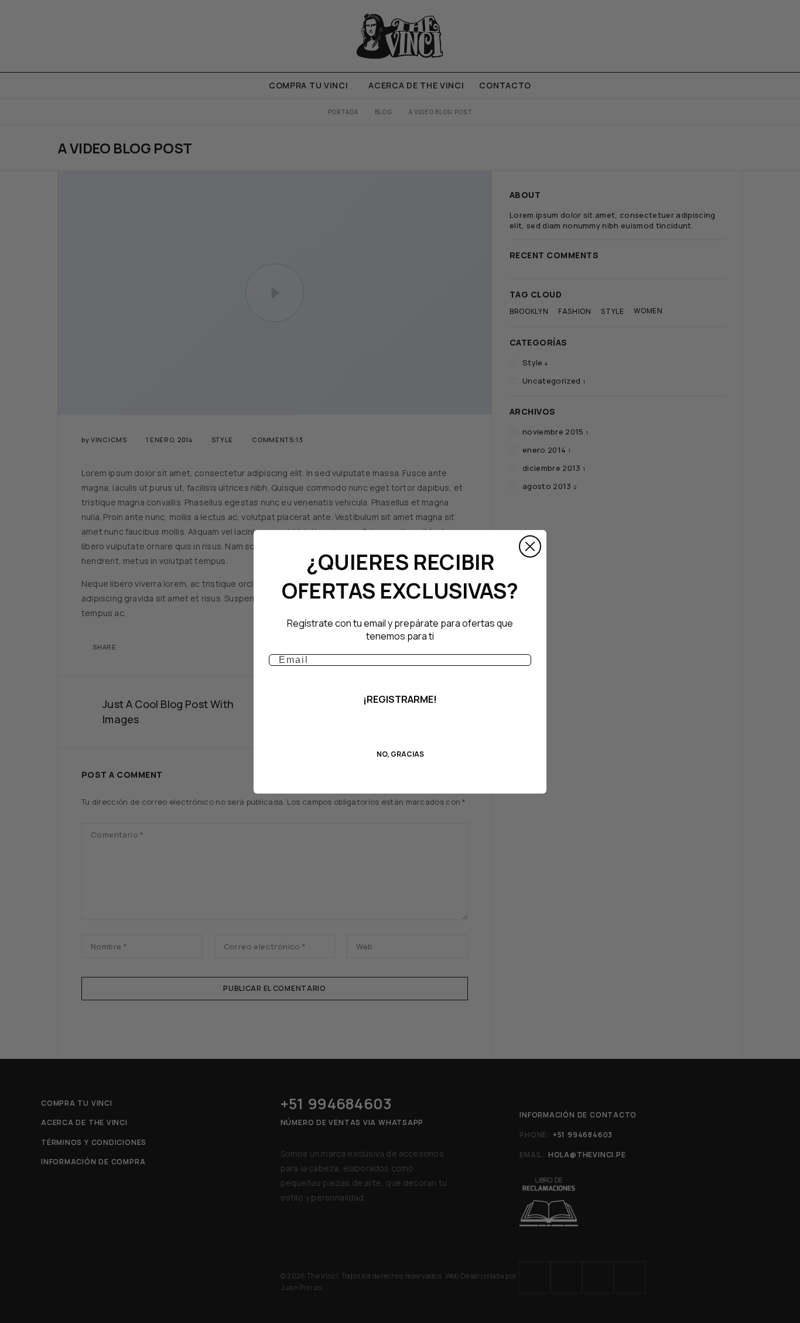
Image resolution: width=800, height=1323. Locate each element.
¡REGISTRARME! (400, 699)
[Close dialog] (530, 546)
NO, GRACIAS (400, 754)
